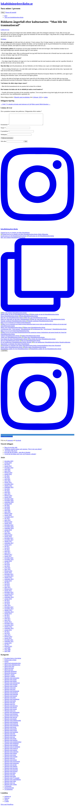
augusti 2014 (8, 599)
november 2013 (8, 608)
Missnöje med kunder (10, 728)
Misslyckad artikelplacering (12, 665)
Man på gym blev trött (10, 447)
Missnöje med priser (10, 755)
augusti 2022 (8, 474)
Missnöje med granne (10, 709)
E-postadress (5, 131)
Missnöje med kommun (11, 722)
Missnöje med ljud (9, 733)
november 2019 (8, 517)
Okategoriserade (9, 788)
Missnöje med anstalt (10, 679)
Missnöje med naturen (10, 750)
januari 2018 (8, 536)
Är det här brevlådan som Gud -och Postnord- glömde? (20, 454)
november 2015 (8, 576)
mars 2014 (7, 605)
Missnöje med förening (11, 706)
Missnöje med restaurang (11, 763)
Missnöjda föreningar (10, 671)
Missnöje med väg (9, 783)
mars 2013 (7, 620)
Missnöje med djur (9, 702)
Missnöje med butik (10, 701)
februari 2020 (8, 513)
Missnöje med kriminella (11, 725)
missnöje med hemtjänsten (11, 712)
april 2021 (7, 492)
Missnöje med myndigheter (22, 97)
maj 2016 (7, 566)
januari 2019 (8, 523)
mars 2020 (7, 512)
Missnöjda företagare (10, 673)
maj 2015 (7, 585)
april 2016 (7, 567)
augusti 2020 (8, 503)
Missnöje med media (10, 738)
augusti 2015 (8, 581)
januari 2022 (8, 482)
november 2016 (8, 559)
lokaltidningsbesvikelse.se (17, 3)
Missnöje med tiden (10, 773)
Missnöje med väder (10, 781)
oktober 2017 (8, 541)
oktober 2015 (8, 577)
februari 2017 (8, 554)
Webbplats (4, 134)
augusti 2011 (8, 643)
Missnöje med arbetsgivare (12, 683)
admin (46, 97)
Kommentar (5, 124)
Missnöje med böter (10, 697)
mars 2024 (7, 471)
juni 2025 (7, 464)
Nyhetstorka (7, 786)
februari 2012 (8, 636)
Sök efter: (3, 141)
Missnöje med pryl (9, 758)
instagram (10, 440)
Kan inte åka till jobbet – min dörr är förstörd (17, 452)
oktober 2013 (8, 610)
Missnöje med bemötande (11, 691)
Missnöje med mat (9, 737)
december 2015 (8, 574)
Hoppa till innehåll (10, 12)
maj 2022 (7, 477)
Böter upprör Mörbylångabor (41, 104)
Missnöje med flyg (9, 704)
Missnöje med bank (10, 688)
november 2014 (8, 594)
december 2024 (8, 467)
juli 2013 (7, 615)
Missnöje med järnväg (10, 717)
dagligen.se (7, 796)
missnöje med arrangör (10, 684)
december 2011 (8, 640)
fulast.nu (6, 798)
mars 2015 (7, 587)
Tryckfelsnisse (8, 789)
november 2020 (8, 500)
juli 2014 (7, 600)
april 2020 (7, 510)
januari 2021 (8, 497)
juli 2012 (7, 631)
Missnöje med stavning (11, 768)
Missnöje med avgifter (10, 686)
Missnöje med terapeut (10, 771)
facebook (18, 440)
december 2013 (8, 607)
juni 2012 (7, 633)
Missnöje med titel (9, 774)
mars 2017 (7, 553)
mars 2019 (7, 520)
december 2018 (8, 525)
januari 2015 (8, 590)
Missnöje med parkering (11, 751)
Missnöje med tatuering (11, 769)
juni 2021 (7, 489)
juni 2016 (7, 564)
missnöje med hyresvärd (11, 715)
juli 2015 (7, 582)
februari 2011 (8, 646)
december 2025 (8, 461)
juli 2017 (7, 546)
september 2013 (9, 612)
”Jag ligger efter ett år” (10, 450)
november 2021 (8, 484)
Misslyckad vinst (9, 666)
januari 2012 (8, 638)
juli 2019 (7, 518)
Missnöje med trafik (10, 776)
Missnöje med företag (10, 707)
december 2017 (8, 538)
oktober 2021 (8, 485)
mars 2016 (7, 569)
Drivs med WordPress (7, 804)
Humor (6, 661)
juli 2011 (6, 644)
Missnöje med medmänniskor (12, 742)
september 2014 (9, 597)
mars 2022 (7, 481)
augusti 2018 (8, 530)
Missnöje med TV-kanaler (11, 778)
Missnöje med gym (9, 710)
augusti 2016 (8, 561)
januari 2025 (8, 466)
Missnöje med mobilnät (11, 745)
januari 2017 (8, 556)
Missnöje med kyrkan (10, 730)
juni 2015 (7, 584)
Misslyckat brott (9, 668)
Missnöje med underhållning (12, 779)
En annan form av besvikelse (12, 658)
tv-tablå (6, 801)
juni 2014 (7, 602)
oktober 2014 (8, 595)
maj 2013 (7, 617)
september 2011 (8, 641)
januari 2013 (8, 621)
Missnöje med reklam (10, 760)
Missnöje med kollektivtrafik (12, 720)
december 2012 (8, 623)
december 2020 (8, 499)
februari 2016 (8, 571)
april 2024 (7, 469)
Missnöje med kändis (10, 719)
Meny (2, 12)
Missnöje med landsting (11, 732)
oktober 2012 (8, 626)
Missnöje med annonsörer (11, 678)
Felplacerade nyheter (10, 660)
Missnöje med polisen (10, 753)
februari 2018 (8, 535)
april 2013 (7, 618)
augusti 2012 (8, 630)
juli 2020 (7, 505)
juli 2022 (7, 476)
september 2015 (9, 579)
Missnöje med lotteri (10, 735)
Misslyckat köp (8, 669)
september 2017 (9, 543)
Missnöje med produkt (10, 756)
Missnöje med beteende (11, 694)
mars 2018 (7, 533)
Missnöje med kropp (10, 727)
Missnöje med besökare (11, 692)
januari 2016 (8, 572)
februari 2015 (8, 589)
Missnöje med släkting (10, 766)
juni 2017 (7, 548)
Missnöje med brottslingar (11, 699)
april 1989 (7, 651)
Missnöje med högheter (11, 714)
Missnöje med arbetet (10, 681)
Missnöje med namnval (11, 748)
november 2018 (8, 526)
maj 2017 (7, 549)
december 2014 (8, 592)
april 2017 (7, 551)
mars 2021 (7, 494)
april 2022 (7, 479)
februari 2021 (8, 495)
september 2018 (9, 528)
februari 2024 (8, 472)
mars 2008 (7, 649)
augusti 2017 (8, 544)
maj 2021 (7, 490)
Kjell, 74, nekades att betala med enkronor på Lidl (16, 104)
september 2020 (9, 502)
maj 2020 (7, 508)
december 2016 (8, 558)
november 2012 (8, 625)
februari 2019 (8, 521)
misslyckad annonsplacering (12, 663)
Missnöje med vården (10, 784)
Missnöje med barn (9, 689)
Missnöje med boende (10, 696)
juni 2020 (7, 507)
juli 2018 (7, 531)
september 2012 (9, 628)
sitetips (6, 799)
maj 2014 (7, 603)
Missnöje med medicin (10, 740)
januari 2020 (8, 515)
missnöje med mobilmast (11, 743)
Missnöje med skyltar (10, 765)
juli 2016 (7, 562)
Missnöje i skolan (9, 674)
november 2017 (8, 540)
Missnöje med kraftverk (11, 724)
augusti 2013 (8, 613)
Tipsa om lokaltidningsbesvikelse (13, 17)
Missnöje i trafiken (9, 676)
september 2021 (9, 487)
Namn (3, 128)
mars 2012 (7, 635)
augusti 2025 (8, 462)
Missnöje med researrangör (12, 761)
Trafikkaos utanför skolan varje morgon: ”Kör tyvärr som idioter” (23, 449)
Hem (5, 15)
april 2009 (7, 648)
